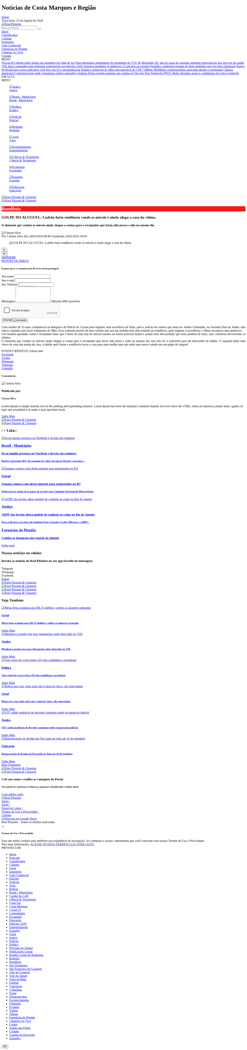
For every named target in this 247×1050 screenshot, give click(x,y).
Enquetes (14, 1038)
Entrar (5, 17)
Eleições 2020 (17, 923)
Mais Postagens (11, 764)
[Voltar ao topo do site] (3, 826)
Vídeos (13, 1010)
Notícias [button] (14, 882)
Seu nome (8, 276)
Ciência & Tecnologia (22, 899)
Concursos (15, 986)
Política (13, 944)
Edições (14, 878)
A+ (4, 253)
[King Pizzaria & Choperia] (19, 197)
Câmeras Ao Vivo (12, 52)
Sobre (6, 804)
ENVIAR (8, 320)
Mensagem (8, 301)
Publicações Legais (21, 951)
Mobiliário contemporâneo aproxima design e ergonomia (188, 69)
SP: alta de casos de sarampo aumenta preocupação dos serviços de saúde (199, 62)
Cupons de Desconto (22, 1034)
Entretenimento (18, 927)
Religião (14, 958)
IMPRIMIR (9, 257)
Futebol (14, 982)
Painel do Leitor (12, 808)
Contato (6, 55)
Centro (13, 1024)
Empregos (8, 42)
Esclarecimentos (19, 1000)
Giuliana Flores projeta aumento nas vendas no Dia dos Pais (113, 73)
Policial (13, 941)
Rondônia (15, 962)
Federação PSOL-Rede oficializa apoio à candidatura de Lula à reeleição (195, 73)
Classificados (10, 35)
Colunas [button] (14, 864)
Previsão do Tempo (21, 948)
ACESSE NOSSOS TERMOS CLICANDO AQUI (62, 844)
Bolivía (13, 889)
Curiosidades (17, 913)
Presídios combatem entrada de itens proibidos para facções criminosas (193, 66)
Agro (12, 885)
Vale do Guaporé (19, 972)
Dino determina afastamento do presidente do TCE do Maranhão (115, 62)
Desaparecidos (18, 996)
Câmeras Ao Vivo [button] (20, 1021)
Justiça (13, 937)
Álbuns (13, 1014)
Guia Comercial (11, 45)
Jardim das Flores (19, 1028)
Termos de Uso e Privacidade (20, 811)
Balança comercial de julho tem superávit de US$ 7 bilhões (117, 69)
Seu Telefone (10, 284)
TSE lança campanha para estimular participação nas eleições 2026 (42, 66)
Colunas (7, 38)
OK (5, 1046)
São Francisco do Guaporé (25, 969)
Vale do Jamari (18, 975)
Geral (12, 868)
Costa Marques (18, 906)
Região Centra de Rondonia (26, 955)
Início (5, 31)
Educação (15, 920)
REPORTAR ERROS (15, 261)
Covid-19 (15, 909)
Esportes (14, 930)
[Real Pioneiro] (11, 24)
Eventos (14, 1007)
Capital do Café (18, 896)
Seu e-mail (8, 280)
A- (4, 249)
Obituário (15, 1003)
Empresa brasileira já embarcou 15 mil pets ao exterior (116, 66)
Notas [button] (12, 993)
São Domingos (18, 965)
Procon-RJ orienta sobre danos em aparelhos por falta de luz (38, 62)
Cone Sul (15, 903)
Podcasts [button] (14, 857)
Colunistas (15, 989)
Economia (15, 916)
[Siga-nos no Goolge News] (19, 818)
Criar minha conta (12, 794)
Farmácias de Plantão (14, 49)
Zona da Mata (17, 979)
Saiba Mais (8, 416)
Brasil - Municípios (21, 892)
